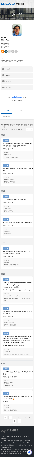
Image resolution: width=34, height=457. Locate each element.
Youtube (8, 87)
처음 (5, 417)
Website (8, 81)
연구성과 (6, 111)
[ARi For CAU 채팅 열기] (29, 452)
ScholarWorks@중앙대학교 (12, 4)
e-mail (7, 69)
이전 (10, 417)
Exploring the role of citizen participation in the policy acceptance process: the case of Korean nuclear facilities (17, 285)
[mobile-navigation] (31, 3)
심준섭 (11, 149)
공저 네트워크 (6, 116)
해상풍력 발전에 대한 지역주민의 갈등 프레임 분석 (17, 222)
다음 (14, 421)
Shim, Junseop (16, 290)
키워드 (21, 111)
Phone (7, 75)
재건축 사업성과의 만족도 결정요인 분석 (14, 200)
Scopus (6, 51)
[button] (17, 69)
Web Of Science (2, 51)
